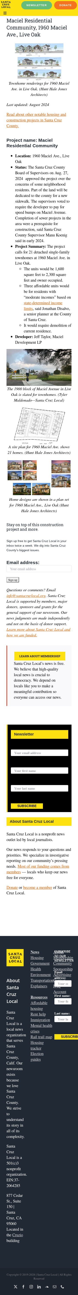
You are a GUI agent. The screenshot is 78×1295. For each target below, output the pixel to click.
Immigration (40, 1019)
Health (36, 969)
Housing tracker (37, 1045)
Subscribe (27, 806)
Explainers (39, 986)
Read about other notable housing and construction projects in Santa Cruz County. (36, 119)
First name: (19, 764)
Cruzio (17, 1234)
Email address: (22, 562)
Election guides (37, 1056)
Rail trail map (41, 1036)
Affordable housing (39, 1005)
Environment (41, 974)
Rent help (38, 1014)
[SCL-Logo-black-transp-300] (6, 3)
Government (40, 963)
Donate (12, 887)
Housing (37, 957)
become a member (37, 887)
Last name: (18, 782)
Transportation (42, 980)
